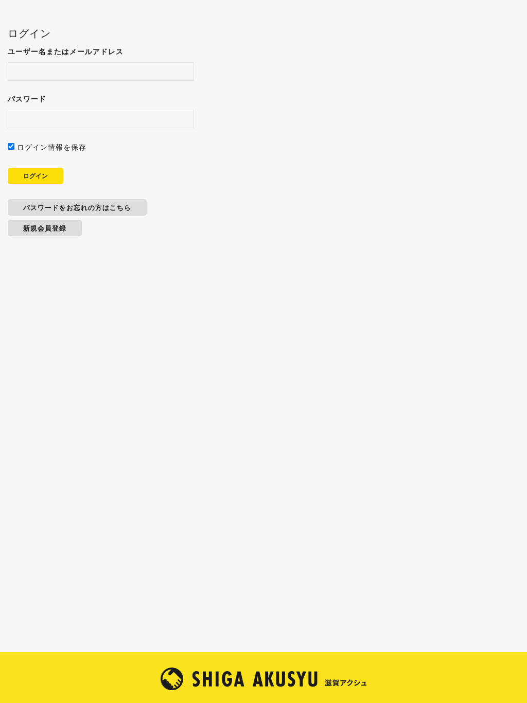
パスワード (27, 98)
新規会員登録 (44, 228)
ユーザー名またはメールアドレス (66, 51)
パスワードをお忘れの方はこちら (77, 207)
